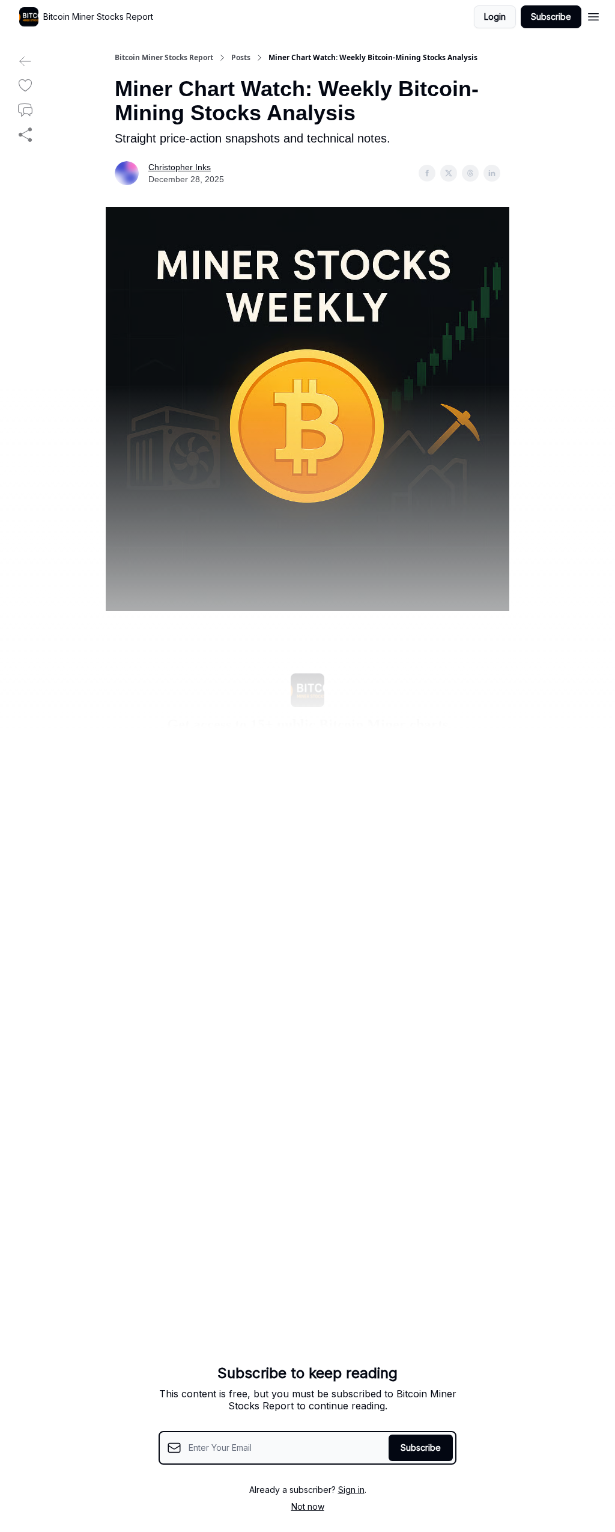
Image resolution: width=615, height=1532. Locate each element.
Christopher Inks (179, 167)
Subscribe (551, 16)
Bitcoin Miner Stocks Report (164, 58)
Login (495, 16)
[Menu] (593, 15)
